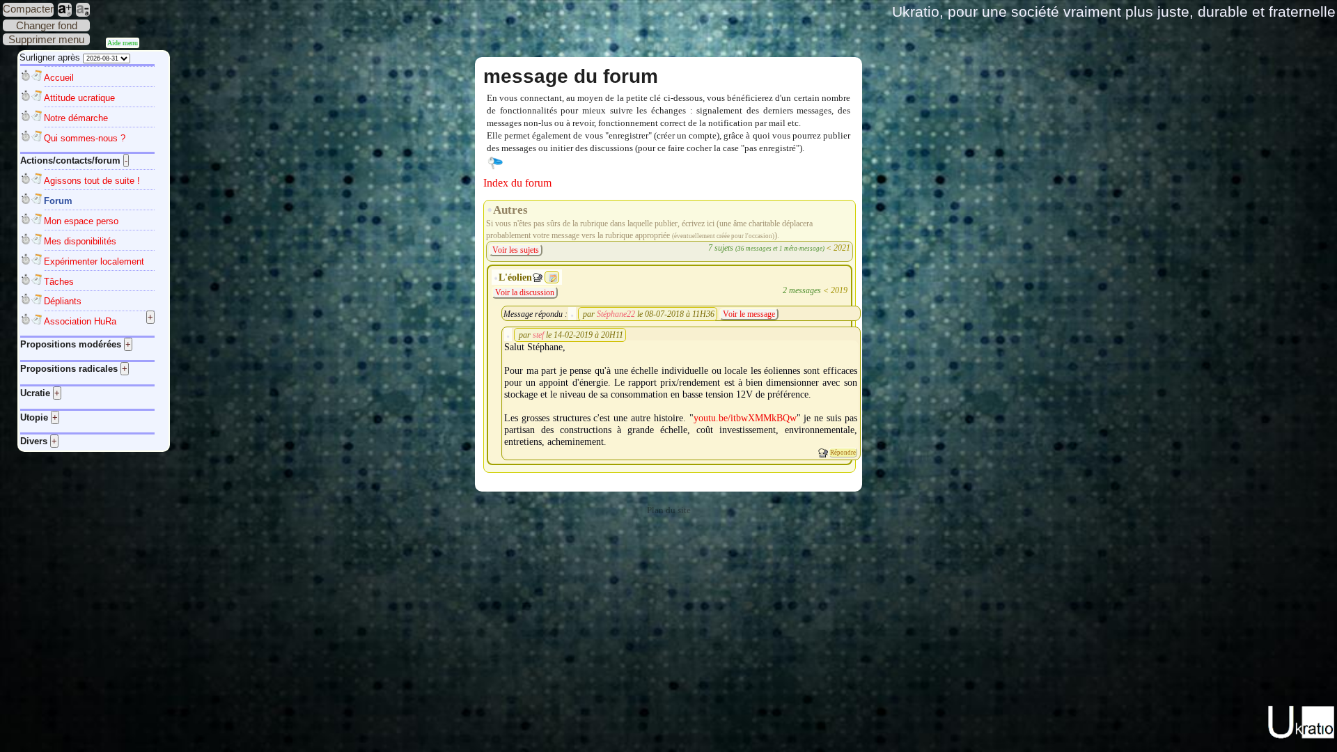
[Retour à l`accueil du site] (1301, 736)
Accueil (59, 77)
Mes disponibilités (80, 241)
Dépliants (62, 301)
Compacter (28, 9)
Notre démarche (76, 118)
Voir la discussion (524, 292)
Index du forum (517, 183)
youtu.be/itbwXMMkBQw (745, 417)
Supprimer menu (46, 39)
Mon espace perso (81, 221)
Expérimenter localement (94, 261)
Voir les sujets (515, 250)
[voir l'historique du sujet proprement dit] (553, 278)
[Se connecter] (495, 162)
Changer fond (46, 25)
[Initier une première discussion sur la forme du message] (823, 452)
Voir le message (749, 314)
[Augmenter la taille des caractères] (65, 10)
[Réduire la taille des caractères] (83, 10)
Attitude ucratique (79, 98)
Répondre (843, 452)
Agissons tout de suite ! (92, 180)
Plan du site (669, 510)
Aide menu (122, 43)
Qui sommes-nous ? (84, 138)
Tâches (59, 281)
